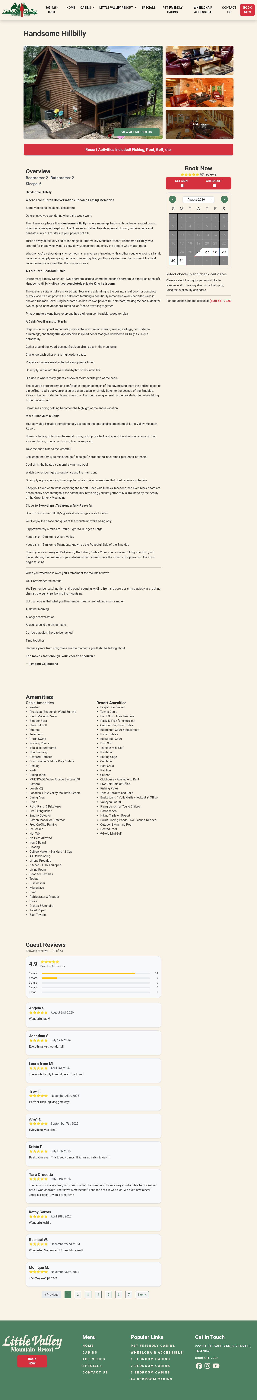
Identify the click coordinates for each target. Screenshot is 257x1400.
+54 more (199, 124)
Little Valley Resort (116, 7)
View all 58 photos (136, 132)
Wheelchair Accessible (203, 10)
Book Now (247, 10)
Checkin (181, 181)
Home (70, 7)
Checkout (214, 181)
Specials (148, 7)
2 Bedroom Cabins (150, 1366)
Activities (93, 1359)
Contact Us (229, 10)
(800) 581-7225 (220, 301)
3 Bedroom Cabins (150, 1372)
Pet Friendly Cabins (172, 10)
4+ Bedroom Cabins (152, 1379)
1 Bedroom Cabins (150, 1359)
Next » (142, 1294)
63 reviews (208, 174)
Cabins (86, 7)
